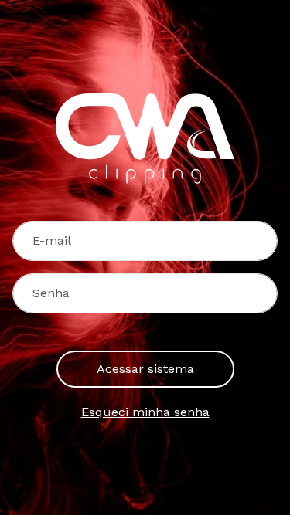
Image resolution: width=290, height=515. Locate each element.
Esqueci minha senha (145, 412)
